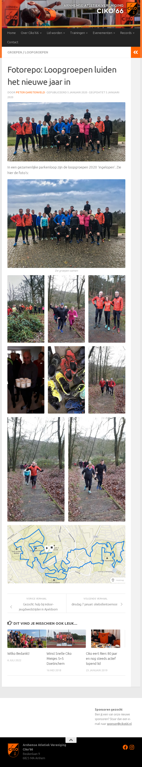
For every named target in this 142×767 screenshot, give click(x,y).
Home (11, 33)
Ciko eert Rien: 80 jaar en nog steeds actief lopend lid (101, 658)
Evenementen (102, 33)
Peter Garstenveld (30, 92)
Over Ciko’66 (30, 33)
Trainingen (77, 33)
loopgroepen (36, 52)
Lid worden (54, 33)
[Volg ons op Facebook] (125, 747)
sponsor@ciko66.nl (119, 723)
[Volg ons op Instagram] (132, 747)
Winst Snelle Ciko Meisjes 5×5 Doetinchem (59, 658)
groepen (14, 52)
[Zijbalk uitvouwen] (135, 52)
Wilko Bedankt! (18, 653)
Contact (12, 42)
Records (126, 33)
